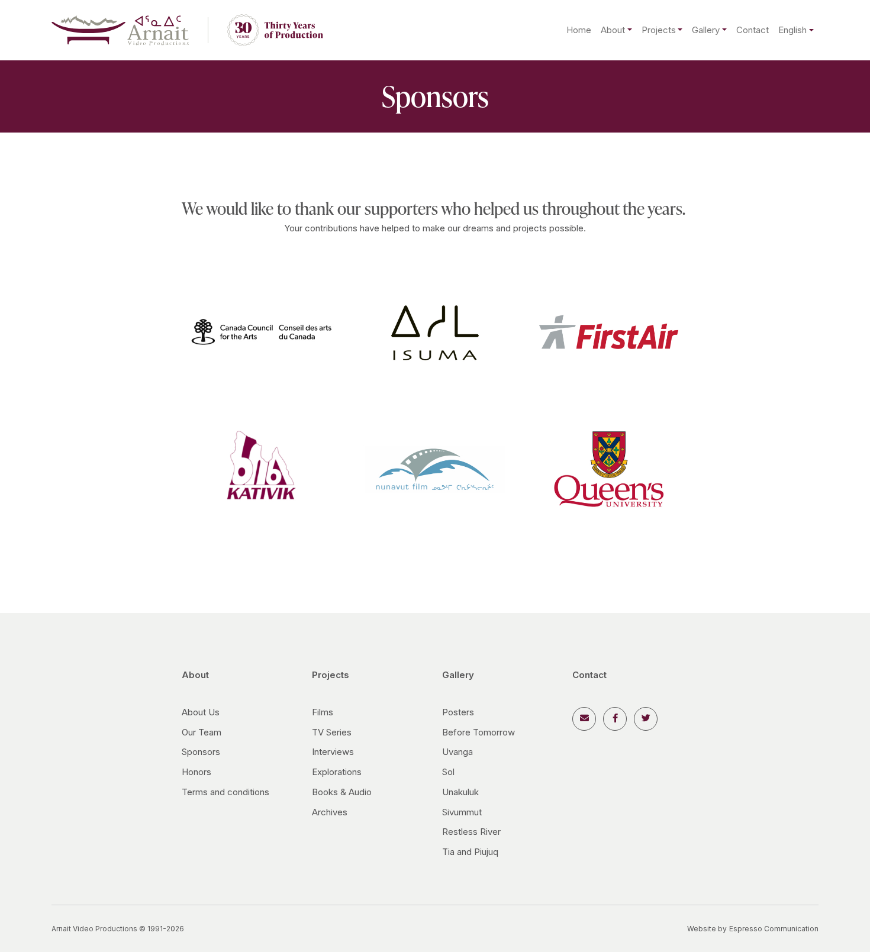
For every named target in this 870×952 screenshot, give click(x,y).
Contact (752, 30)
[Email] (584, 719)
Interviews (333, 751)
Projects (659, 30)
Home (578, 30)
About (613, 30)
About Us (201, 712)
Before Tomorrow (478, 732)
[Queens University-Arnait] (608, 468)
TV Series (332, 732)
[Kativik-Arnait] (261, 468)
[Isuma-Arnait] (434, 331)
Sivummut (462, 812)
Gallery (706, 30)
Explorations (337, 771)
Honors (196, 771)
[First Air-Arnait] (608, 331)
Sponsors (201, 751)
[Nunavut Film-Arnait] (434, 468)
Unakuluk (460, 792)
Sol (448, 771)
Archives (329, 812)
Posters (458, 712)
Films (322, 712)
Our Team (201, 732)
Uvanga (457, 751)
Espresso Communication (774, 928)
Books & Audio (342, 792)
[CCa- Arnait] (261, 331)
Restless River (471, 831)
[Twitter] (646, 719)
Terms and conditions (225, 792)
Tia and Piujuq (470, 851)
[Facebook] (615, 719)
